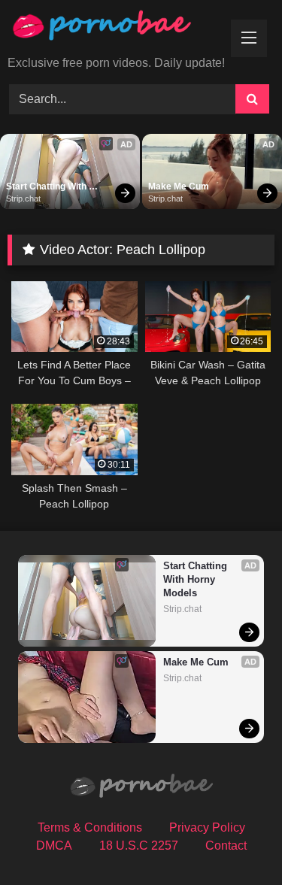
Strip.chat (23, 198)
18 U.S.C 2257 (138, 845)
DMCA (54, 845)
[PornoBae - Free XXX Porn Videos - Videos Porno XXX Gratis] (116, 29)
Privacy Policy (207, 827)
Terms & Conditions (90, 827)
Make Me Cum (178, 186)
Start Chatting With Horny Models (47, 187)
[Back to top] (235, 840)
